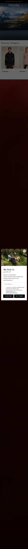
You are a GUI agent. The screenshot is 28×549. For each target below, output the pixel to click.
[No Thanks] (24, 251)
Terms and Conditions (11, 292)
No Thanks (19, 296)
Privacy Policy (9, 291)
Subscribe (8, 296)
